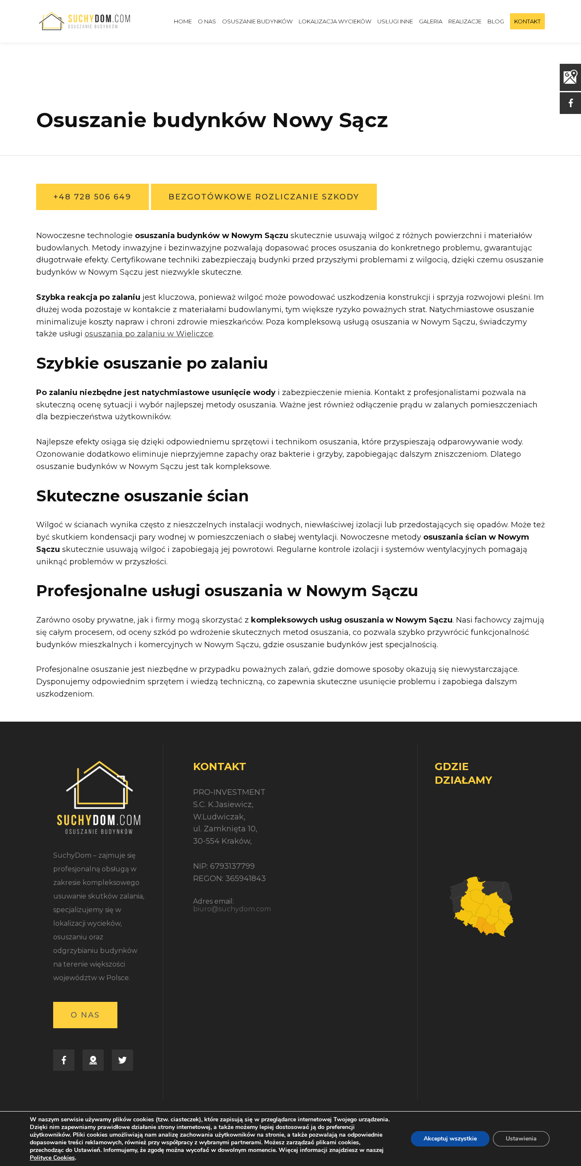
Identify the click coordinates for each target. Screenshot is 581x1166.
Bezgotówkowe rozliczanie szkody (263, 197)
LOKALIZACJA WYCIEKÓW (335, 21)
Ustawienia (521, 1139)
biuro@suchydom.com (232, 909)
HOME (183, 21)
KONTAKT (527, 21)
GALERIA (430, 21)
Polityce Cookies (52, 1158)
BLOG (495, 21)
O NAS (207, 21)
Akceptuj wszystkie (450, 1139)
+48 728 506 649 (92, 197)
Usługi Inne (395, 21)
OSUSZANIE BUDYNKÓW (257, 21)
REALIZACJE (464, 21)
